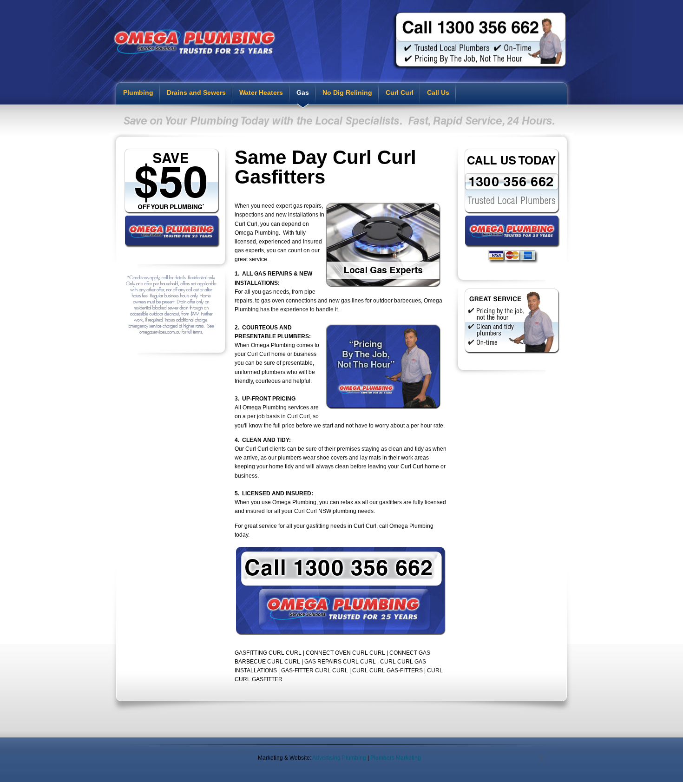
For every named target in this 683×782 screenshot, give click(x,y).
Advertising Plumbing (339, 758)
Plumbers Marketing (395, 758)
